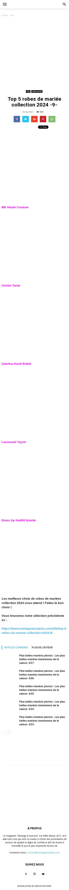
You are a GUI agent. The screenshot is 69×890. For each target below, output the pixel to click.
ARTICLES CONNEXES (16, 647)
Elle (12, 15)
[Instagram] (34, 874)
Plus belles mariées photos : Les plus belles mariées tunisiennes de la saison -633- (42, 720)
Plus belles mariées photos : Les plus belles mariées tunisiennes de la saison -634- (42, 705)
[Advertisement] (34, 53)
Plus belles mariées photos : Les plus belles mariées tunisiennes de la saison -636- (42, 674)
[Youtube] (43, 874)
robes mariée (37, 91)
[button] (64, 4)
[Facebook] (26, 874)
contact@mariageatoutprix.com (43, 852)
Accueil (5, 15)
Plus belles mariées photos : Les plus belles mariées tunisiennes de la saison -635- (42, 690)
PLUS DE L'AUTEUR (42, 647)
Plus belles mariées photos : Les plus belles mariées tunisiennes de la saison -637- (42, 659)
